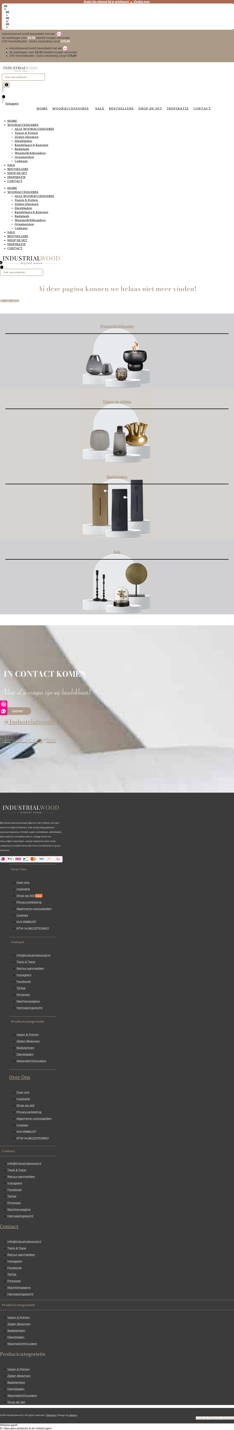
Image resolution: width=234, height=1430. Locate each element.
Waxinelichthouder (117, 326)
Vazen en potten (117, 401)
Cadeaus (21, 161)
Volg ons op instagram (30, 740)
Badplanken (117, 476)
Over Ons (19, 1077)
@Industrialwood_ (30, 721)
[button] (32, 869)
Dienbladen (23, 141)
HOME (12, 121)
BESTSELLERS (17, 169)
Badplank (22, 149)
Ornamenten (24, 157)
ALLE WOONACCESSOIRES (34, 129)
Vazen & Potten (26, 133)
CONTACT (14, 181)
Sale (117, 551)
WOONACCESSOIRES (22, 125)
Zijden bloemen (27, 137)
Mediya (73, 1415)
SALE (11, 165)
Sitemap (51, 1415)
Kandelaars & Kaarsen (31, 145)
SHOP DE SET (17, 173)
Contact (9, 1226)
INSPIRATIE (16, 177)
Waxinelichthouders (30, 153)
